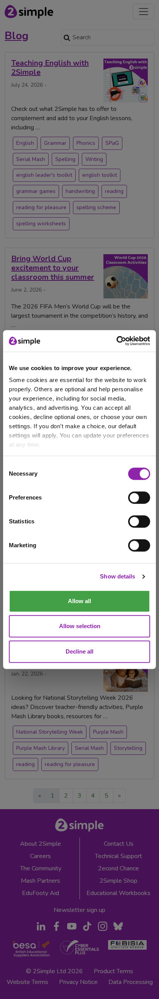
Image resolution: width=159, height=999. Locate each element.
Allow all (79, 601)
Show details (117, 576)
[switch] (139, 497)
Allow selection (79, 626)
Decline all (79, 651)
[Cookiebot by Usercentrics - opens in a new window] (116, 341)
